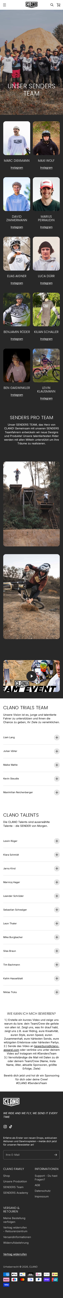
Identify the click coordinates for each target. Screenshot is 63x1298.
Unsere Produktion (15, 1181)
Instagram (17, 167)
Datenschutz (43, 1190)
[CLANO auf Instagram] (5, 1127)
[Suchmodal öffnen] (52, 5)
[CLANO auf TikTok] (11, 1127)
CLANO (33, 1266)
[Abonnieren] (55, 1154)
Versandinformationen (17, 1237)
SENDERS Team (13, 1187)
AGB (37, 1185)
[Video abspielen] (31, 676)
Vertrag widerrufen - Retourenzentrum (15, 1229)
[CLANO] (32, 5)
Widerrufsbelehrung (16, 1242)
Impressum (42, 1196)
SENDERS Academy (15, 1192)
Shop (6, 1175)
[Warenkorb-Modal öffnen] (58, 5)
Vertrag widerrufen (15, 1254)
